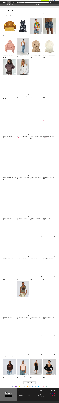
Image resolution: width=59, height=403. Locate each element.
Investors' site (29, 394)
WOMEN (9, 2)
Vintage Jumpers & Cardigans (49, 10)
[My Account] (51, 2)
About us (29, 390)
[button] (50, 393)
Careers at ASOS (30, 391)
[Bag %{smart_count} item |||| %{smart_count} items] (55, 2)
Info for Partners (40, 395)
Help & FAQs (51, 0)
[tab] (4, 5)
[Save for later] (15, 33)
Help (18, 390)
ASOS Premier (19, 394)
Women (7, 8)
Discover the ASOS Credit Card (41, 396)
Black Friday (39, 394)
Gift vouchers (39, 391)
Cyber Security (29, 395)
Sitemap (19, 396)
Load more (29, 382)
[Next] (55, 11)
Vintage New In (34, 10)
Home (4, 8)
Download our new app (45, 0)
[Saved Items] (53, 2)
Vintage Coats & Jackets (40, 10)
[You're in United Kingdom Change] (55, 0)
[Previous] (30, 11)
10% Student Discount (20, 395)
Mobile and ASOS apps (40, 390)
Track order (19, 391)
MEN (13, 2)
